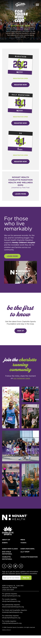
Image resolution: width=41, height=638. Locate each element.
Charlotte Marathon (29, 557)
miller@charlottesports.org (11, 623)
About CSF (6, 540)
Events (5, 543)
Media (22, 540)
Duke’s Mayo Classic (10, 549)
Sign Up (20, 331)
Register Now (20, 85)
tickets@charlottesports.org (12, 612)
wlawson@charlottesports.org (13, 607)
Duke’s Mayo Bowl (27, 549)
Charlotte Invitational (7, 558)
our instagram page (21, 378)
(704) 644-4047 (8, 590)
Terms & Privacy (6, 630)
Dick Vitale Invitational (7, 553)
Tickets (23, 543)
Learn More (20, 194)
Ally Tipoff (24, 552)
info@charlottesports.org (11, 596)
